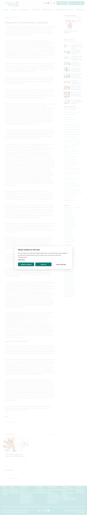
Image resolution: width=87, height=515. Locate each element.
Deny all (43, 264)
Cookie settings (61, 264)
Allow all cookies (26, 264)
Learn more (21, 259)
